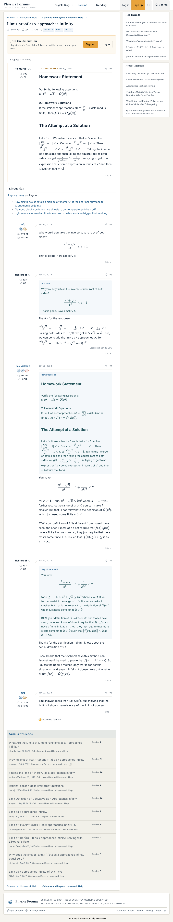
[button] (72, 5)
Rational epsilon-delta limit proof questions (36, 785)
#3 (110, 274)
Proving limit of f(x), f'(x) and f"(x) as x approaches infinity (46, 759)
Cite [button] (107, 175)
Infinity (48, 30)
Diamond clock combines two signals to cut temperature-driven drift (56, 209)
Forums (82, 5)
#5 (110, 560)
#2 (110, 224)
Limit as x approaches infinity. (28, 811)
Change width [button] (37, 910)
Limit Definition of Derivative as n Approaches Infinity (43, 798)
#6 (110, 692)
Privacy (149, 910)
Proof (68, 30)
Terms (140, 910)
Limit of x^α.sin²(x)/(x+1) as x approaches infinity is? (42, 824)
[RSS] (165, 910)
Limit (59, 30)
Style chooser (16, 910)
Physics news (16, 195)
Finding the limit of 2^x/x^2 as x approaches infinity (42, 772)
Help (158, 910)
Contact (121, 910)
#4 (110, 366)
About (131, 910)
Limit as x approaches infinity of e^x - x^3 (36, 871)
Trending (101, 5)
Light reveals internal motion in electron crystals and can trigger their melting (61, 213)
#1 (110, 68)
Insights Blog (61, 5)
